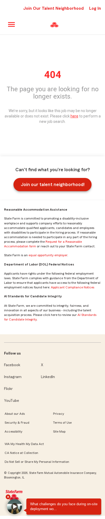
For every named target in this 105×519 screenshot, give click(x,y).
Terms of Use (62, 422)
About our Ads (15, 413)
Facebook (12, 365)
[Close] (8, 497)
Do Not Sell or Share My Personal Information (37, 461)
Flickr (8, 389)
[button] (14, 506)
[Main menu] (11, 24)
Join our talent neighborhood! (53, 184)
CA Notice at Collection (21, 452)
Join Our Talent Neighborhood (53, 8)
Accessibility (13, 431)
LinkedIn (48, 377)
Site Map (59, 431)
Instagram (13, 377)
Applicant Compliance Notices (72, 287)
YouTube (11, 401)
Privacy (58, 413)
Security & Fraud (17, 422)
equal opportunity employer (48, 255)
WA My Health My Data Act (24, 444)
